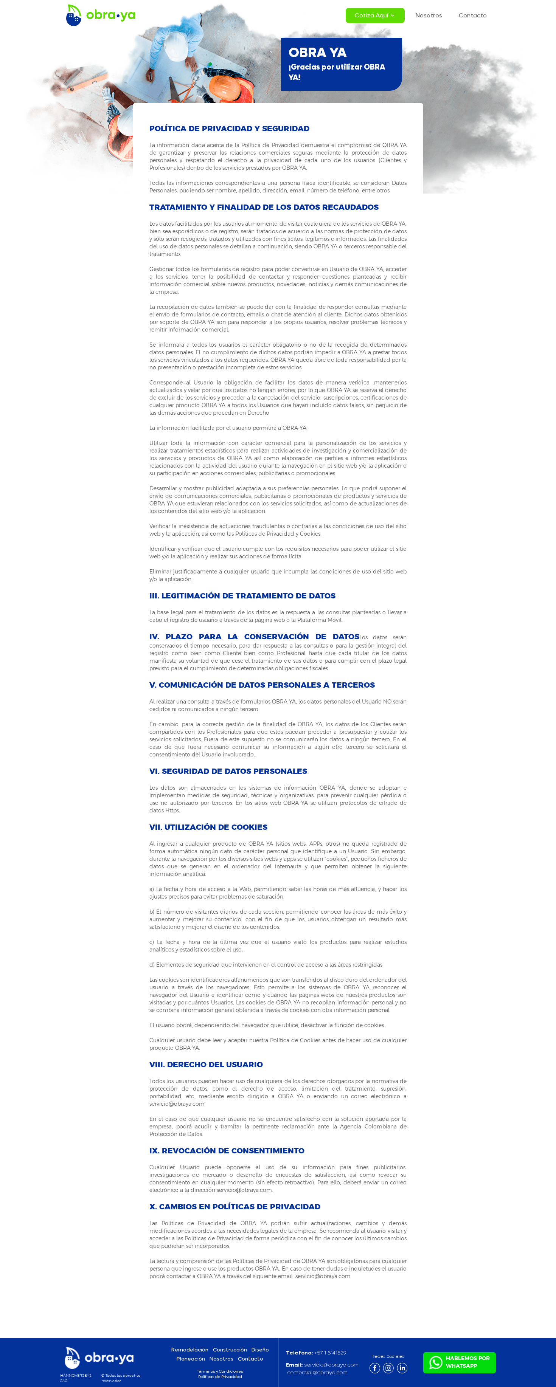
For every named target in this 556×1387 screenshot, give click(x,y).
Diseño (260, 1349)
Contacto (473, 15)
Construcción (230, 1349)
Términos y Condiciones (220, 1371)
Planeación (191, 1358)
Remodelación (189, 1349)
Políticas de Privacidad (220, 1376)
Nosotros (428, 15)
